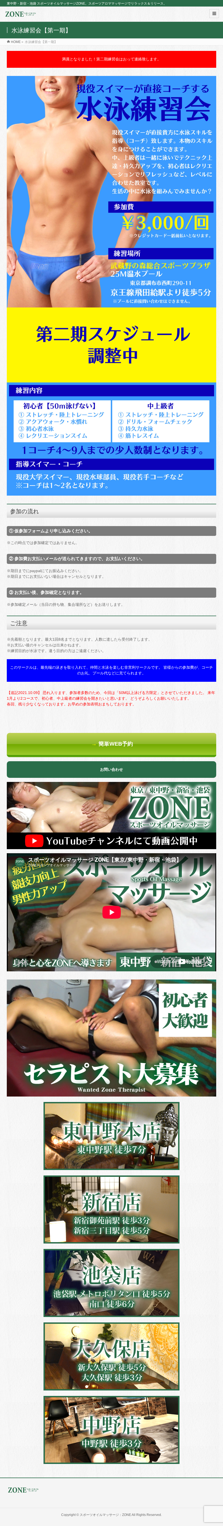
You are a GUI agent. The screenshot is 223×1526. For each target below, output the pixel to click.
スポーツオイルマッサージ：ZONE (105, 1515)
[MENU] (214, 13)
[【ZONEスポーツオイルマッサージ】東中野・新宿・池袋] (20, 16)
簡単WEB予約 (112, 744)
